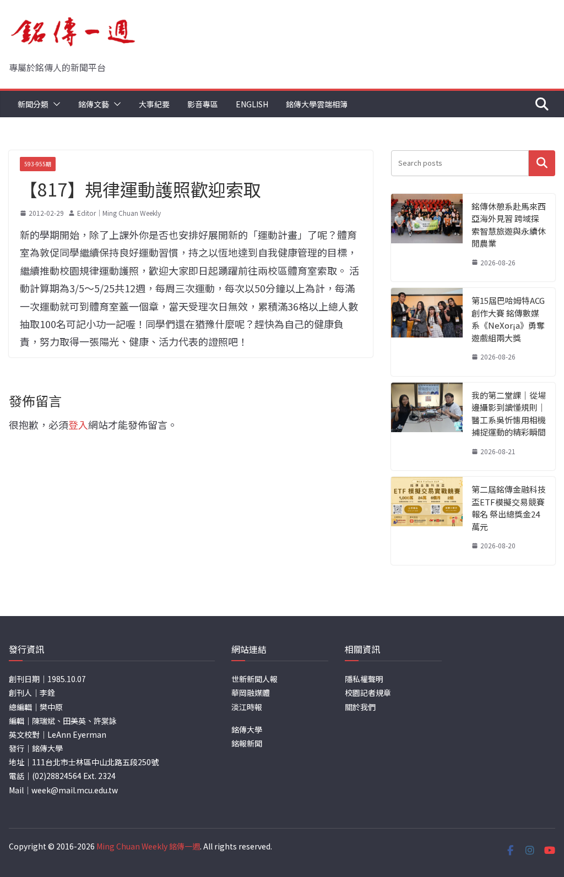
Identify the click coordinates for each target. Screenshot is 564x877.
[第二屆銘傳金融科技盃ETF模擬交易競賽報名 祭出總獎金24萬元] (427, 521)
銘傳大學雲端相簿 (317, 104)
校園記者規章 (368, 692)
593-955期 (37, 164)
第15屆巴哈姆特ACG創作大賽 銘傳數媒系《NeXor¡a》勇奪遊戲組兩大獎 (508, 319)
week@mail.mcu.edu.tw (74, 790)
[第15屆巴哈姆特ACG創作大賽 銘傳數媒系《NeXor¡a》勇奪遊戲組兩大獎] (427, 332)
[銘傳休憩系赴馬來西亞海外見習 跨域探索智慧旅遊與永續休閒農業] (427, 238)
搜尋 (542, 163)
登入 (78, 424)
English (252, 104)
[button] (54, 104)
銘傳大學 (246, 729)
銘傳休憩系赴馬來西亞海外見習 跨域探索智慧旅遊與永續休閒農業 (508, 224)
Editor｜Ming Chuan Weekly (119, 212)
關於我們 (360, 706)
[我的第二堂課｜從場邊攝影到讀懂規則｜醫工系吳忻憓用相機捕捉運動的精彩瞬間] (427, 427)
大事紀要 (154, 104)
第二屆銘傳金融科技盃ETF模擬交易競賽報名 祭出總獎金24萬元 (508, 507)
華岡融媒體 (250, 692)
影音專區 (202, 104)
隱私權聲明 (364, 678)
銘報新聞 (246, 743)
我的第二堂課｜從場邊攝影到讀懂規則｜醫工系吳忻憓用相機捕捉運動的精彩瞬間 (508, 413)
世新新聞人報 (254, 678)
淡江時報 (246, 706)
